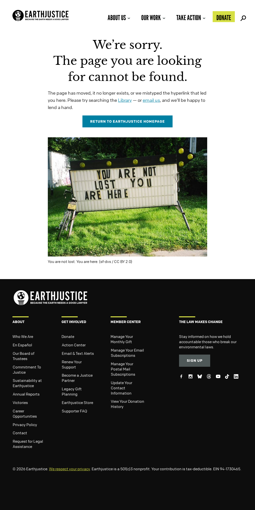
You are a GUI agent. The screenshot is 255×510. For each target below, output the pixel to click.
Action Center (74, 344)
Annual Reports (26, 394)
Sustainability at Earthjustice (27, 383)
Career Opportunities (25, 413)
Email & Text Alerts (78, 353)
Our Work (151, 17)
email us (151, 100)
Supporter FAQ (74, 410)
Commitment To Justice (27, 369)
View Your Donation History (127, 404)
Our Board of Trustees (23, 356)
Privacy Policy (25, 424)
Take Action (188, 17)
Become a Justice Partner (77, 378)
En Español (22, 344)
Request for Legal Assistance (28, 444)
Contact (20, 432)
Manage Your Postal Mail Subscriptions (123, 369)
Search (243, 16)
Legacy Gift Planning (72, 391)
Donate (223, 17)
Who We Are (22, 336)
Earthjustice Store (77, 402)
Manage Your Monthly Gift (122, 339)
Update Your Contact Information (121, 388)
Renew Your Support (72, 364)
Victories (20, 402)
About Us (117, 17)
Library (125, 100)
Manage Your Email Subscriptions (127, 353)
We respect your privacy (69, 468)
